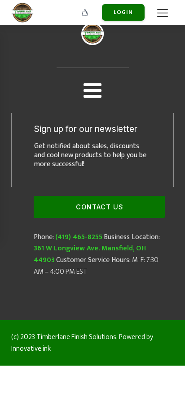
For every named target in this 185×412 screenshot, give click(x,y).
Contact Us (99, 207)
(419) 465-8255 (78, 237)
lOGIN (123, 12)
